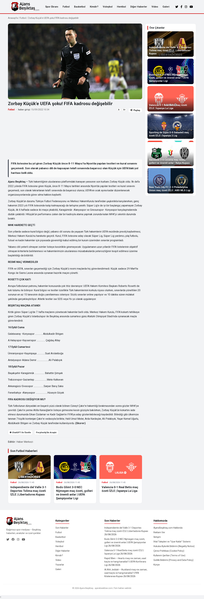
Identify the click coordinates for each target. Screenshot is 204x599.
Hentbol (121, 6)
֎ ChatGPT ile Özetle (20, 432)
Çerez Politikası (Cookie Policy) (168, 551)
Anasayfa (13, 18)
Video (155, 6)
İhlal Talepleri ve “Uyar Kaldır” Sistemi (171, 541)
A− (119, 110)
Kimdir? (94, 6)
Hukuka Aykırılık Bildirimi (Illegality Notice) (174, 546)
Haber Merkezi (24, 441)
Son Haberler (62, 527)
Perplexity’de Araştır (46, 432)
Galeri (166, 6)
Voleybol (108, 6)
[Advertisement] (75, 136)
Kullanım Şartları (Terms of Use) (169, 555)
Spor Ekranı (51, 6)
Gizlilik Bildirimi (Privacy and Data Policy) (173, 560)
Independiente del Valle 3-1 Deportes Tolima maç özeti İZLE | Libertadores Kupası (28, 490)
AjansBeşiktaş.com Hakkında (167, 527)
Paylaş (137, 110)
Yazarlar (59, 564)
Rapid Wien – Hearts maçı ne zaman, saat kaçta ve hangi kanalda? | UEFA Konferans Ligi (125, 561)
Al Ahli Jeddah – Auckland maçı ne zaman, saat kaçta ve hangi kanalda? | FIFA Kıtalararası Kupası (125, 573)
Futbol (66, 6)
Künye (156, 564)
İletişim (157, 537)
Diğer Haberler (138, 6)
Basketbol (79, 6)
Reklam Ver (159, 532)
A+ (124, 110)
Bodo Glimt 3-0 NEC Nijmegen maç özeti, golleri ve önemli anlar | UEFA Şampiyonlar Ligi (125, 542)
